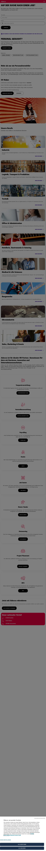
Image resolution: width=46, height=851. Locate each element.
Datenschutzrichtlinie (15, 835)
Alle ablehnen (22, 848)
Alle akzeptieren (22, 844)
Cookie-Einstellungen (5, 839)
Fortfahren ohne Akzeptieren (39, 818)
